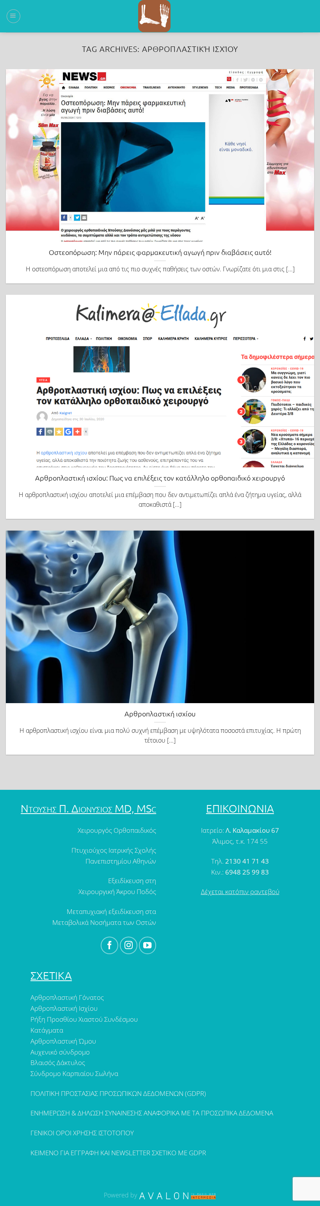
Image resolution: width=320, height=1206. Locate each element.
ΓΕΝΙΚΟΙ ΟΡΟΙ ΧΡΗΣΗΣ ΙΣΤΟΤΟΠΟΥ (82, 1132)
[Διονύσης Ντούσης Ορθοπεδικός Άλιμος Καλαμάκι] (154, 16)
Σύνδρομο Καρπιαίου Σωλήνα (74, 1073)
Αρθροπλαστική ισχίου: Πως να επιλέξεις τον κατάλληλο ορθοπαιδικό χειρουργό (160, 477)
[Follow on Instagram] (128, 945)
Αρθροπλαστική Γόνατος (67, 997)
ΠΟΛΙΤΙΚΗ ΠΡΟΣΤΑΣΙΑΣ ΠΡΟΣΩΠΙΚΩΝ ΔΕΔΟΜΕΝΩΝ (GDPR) (118, 1093)
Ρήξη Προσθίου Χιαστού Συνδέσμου (84, 1019)
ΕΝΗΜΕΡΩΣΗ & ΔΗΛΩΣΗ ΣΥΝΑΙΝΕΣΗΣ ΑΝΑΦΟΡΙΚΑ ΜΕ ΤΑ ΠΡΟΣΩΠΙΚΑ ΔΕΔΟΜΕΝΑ (151, 1112)
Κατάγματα (46, 1030)
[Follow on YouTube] (147, 945)
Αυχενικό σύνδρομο (60, 1051)
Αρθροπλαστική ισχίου (160, 713)
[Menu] (13, 16)
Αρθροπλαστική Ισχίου (64, 1008)
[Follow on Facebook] (109, 945)
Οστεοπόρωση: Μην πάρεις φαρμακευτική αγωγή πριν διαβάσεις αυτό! (160, 252)
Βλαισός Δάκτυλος (57, 1062)
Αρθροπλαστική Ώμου (63, 1041)
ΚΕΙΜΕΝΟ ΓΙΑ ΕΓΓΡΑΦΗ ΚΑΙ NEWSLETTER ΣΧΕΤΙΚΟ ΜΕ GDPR (118, 1152)
